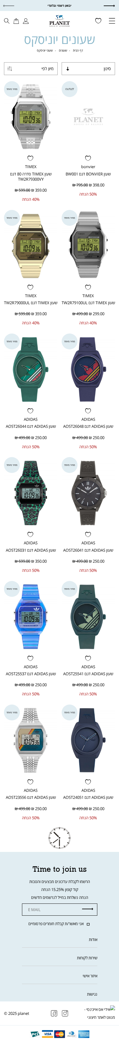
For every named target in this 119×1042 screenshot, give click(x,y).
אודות (93, 939)
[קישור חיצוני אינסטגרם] (65, 1013)
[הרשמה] (87, 909)
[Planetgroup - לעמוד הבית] (59, 20)
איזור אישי (90, 976)
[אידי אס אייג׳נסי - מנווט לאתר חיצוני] (99, 1013)
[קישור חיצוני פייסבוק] (54, 1013)
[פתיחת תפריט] (112, 21)
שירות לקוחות (87, 958)
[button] (114, 5)
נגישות (92, 994)
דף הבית (78, 50)
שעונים (63, 50)
